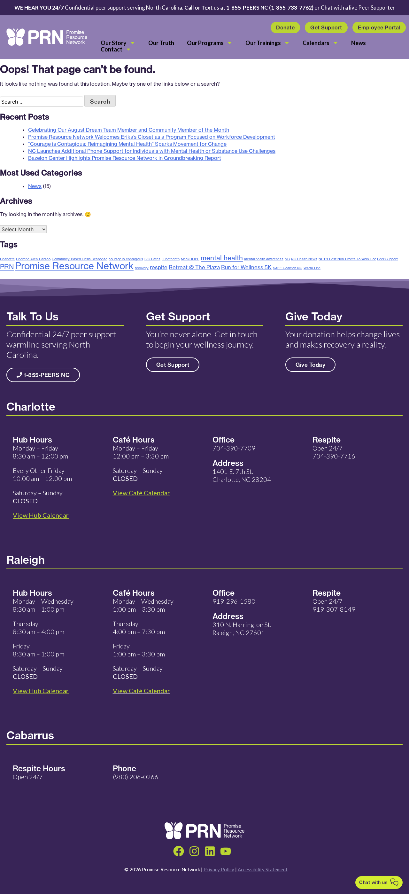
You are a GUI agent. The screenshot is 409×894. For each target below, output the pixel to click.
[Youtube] (225, 851)
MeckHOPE (190, 259)
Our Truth (161, 43)
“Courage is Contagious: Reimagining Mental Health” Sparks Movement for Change (127, 144)
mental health (222, 258)
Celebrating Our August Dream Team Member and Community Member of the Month (128, 130)
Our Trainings (263, 43)
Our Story (114, 43)
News (358, 43)
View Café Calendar (141, 690)
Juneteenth (171, 259)
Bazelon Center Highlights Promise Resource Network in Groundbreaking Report (124, 158)
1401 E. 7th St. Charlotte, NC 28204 (241, 475)
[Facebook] (178, 851)
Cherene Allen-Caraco (33, 259)
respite (158, 267)
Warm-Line (312, 268)
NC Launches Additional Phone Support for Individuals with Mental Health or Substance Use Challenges (151, 151)
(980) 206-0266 (135, 776)
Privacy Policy (219, 869)
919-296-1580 (233, 601)
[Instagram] (194, 851)
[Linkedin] (209, 851)
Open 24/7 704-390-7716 (334, 452)
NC (287, 259)
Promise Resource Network (74, 266)
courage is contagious (126, 259)
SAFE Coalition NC (287, 268)
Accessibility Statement (263, 869)
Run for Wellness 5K (246, 267)
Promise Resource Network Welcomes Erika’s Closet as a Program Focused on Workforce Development (151, 137)
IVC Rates (152, 259)
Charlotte (7, 259)
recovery (142, 268)
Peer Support (387, 259)
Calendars (316, 43)
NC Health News (304, 259)
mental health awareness (263, 259)
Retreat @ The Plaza (194, 267)
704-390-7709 (233, 448)
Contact (111, 49)
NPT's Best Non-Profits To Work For (347, 259)
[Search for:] (42, 101)
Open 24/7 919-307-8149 (334, 605)
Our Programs (205, 43)
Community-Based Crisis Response (79, 259)
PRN (7, 267)
